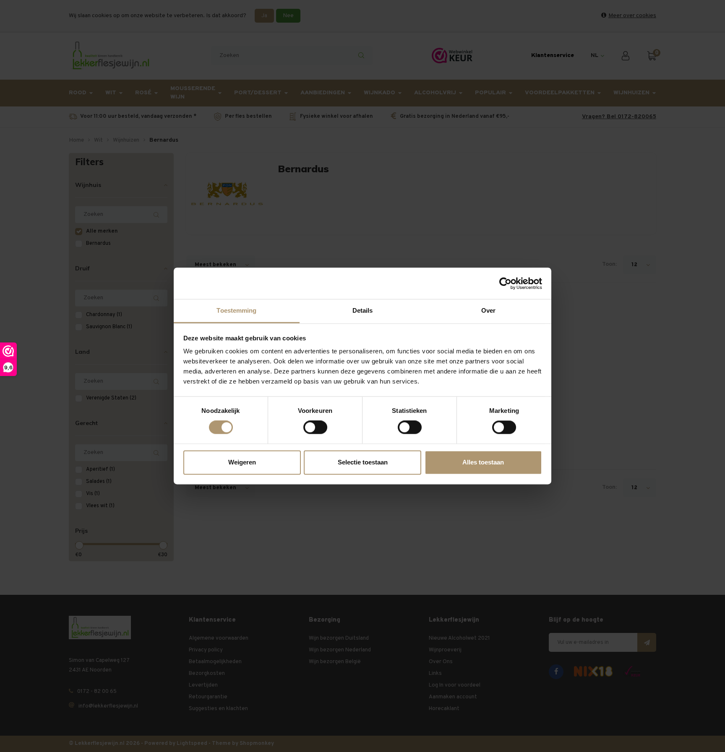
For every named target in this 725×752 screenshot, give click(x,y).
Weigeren (242, 462)
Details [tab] (362, 310)
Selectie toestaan (363, 462)
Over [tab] (488, 310)
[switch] (315, 427)
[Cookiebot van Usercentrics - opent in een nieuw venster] (505, 283)
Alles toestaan (483, 462)
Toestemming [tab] (236, 310)
